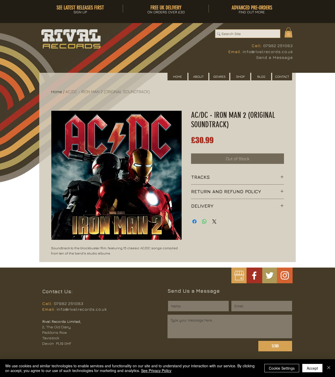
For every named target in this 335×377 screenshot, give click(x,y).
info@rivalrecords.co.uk (268, 51)
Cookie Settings (282, 368)
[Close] (329, 368)
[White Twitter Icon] (269, 275)
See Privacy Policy (156, 370)
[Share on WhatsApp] (204, 221)
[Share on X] (214, 221)
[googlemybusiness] (239, 275)
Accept (312, 368)
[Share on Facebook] (194, 221)
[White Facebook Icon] (254, 275)
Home (56, 91)
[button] (288, 32)
